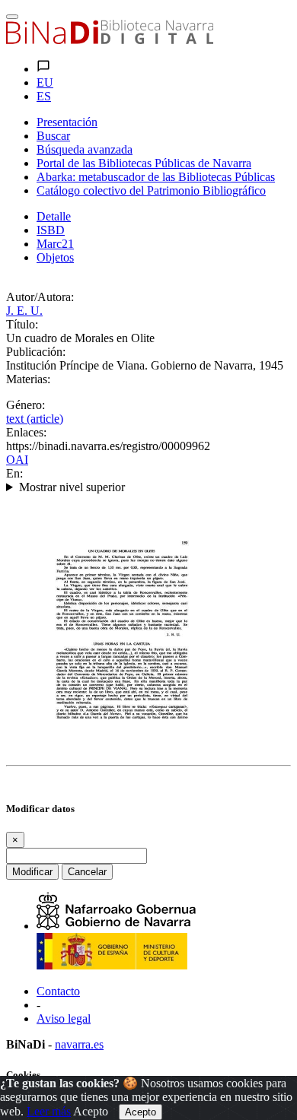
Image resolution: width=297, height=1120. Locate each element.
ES (44, 96)
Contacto (58, 991)
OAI (17, 459)
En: (14, 473)
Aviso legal (64, 1018)
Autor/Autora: (40, 296)
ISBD (51, 230)
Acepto (90, 1111)
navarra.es (79, 1044)
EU (45, 82)
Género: (25, 404)
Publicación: (35, 351)
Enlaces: (26, 432)
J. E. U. (24, 310)
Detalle (54, 216)
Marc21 (55, 243)
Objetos (55, 257)
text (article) (34, 418)
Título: (22, 324)
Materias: (28, 379)
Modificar (32, 871)
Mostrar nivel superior (72, 487)
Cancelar (87, 871)
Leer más (49, 1111)
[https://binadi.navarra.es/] (109, 39)
